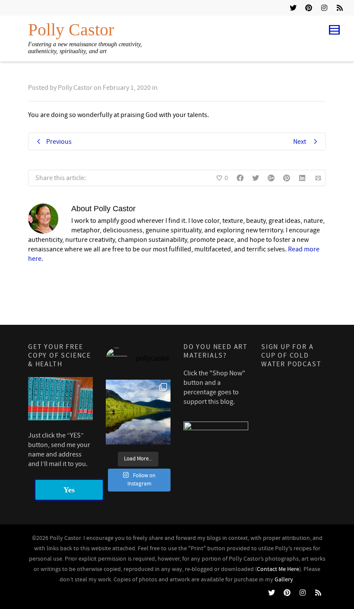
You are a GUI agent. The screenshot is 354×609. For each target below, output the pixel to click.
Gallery (284, 580)
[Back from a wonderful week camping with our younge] (138, 412)
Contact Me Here (278, 569)
